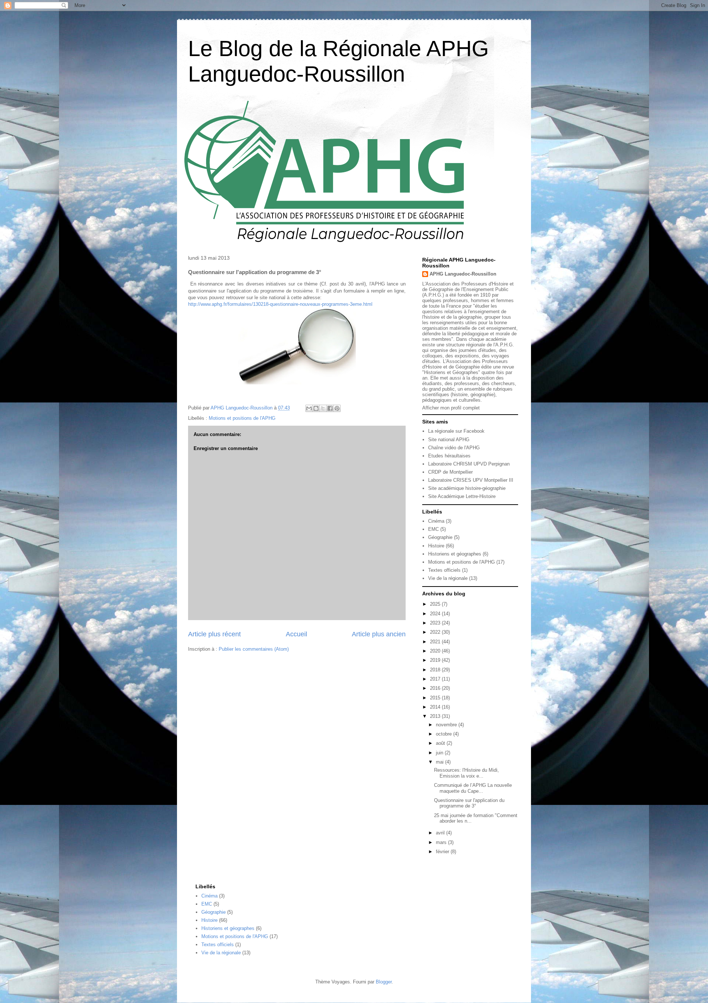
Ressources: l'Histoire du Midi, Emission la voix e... (466, 773)
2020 (436, 651)
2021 (436, 641)
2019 (436, 660)
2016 (436, 688)
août (441, 743)
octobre (444, 734)
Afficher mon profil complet (451, 408)
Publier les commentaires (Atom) (254, 649)
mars (442, 842)
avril (441, 833)
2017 (436, 679)
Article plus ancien (379, 634)
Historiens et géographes (454, 554)
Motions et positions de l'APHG (242, 418)
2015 (436, 698)
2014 (436, 707)
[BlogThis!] (316, 408)
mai (440, 762)
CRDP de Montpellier (450, 472)
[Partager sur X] (323, 408)
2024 (436, 613)
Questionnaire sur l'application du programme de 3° (469, 803)
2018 (436, 669)
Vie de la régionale (448, 578)
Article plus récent (214, 634)
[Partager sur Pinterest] (337, 408)
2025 (436, 604)
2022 (436, 632)
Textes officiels (444, 570)
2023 (436, 623)
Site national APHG (448, 439)
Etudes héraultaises (449, 456)
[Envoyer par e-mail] (309, 408)
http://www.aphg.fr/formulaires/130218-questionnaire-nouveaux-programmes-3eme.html (280, 304)
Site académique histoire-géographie (467, 488)
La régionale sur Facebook (456, 431)
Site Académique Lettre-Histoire (462, 496)
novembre (447, 724)
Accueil (296, 634)
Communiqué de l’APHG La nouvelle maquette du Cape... (473, 788)
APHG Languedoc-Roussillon (463, 274)
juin (440, 752)
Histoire (436, 546)
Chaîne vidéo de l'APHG (454, 447)
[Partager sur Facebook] (330, 408)
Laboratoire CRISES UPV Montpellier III (470, 480)
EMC (433, 529)
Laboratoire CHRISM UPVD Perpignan (469, 464)
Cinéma (436, 521)
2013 (436, 716)
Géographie (440, 537)
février (443, 851)
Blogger (384, 982)
